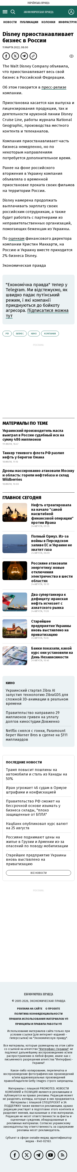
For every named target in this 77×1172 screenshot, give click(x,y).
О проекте (52, 1008)
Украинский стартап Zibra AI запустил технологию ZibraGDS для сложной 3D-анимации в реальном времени (37, 697)
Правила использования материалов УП (38, 1018)
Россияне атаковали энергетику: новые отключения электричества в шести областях (52, 572)
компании (50, 333)
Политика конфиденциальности (38, 1013)
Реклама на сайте (29, 1008)
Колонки (48, 22)
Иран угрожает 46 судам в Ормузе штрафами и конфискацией (36, 789)
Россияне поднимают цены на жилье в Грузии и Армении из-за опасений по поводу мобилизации (37, 841)
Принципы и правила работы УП (38, 1023)
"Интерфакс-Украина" (53, 1049)
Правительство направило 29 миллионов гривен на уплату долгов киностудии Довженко (33, 717)
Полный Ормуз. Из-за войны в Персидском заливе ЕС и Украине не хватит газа (51, 543)
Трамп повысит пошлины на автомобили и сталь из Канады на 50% (36, 774)
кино (34, 333)
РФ (7, 333)
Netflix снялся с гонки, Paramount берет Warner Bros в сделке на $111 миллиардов (37, 735)
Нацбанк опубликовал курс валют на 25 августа (37, 825)
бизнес (20, 333)
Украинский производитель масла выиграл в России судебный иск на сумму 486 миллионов (33, 435)
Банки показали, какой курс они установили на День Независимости (52, 652)
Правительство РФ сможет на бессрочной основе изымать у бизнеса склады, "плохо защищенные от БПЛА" (33, 808)
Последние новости (24, 762)
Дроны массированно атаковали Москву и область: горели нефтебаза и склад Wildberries (38, 475)
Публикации (29, 22)
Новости (10, 22)
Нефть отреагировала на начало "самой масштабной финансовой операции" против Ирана (52, 514)
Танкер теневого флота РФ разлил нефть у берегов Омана (33, 455)
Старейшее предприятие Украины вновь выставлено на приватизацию (51, 628)
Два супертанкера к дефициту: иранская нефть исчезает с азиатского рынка (49, 601)
